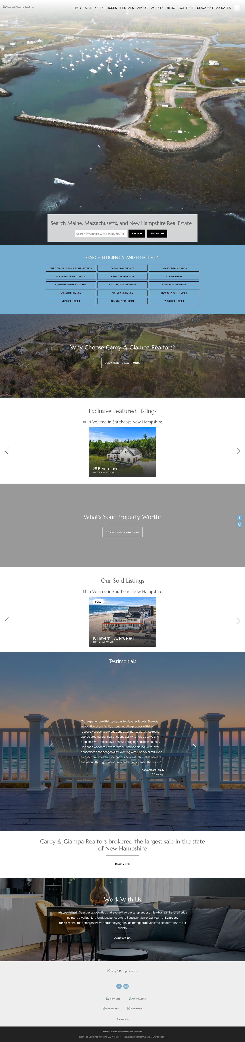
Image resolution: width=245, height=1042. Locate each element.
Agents (157, 8)
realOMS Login (145, 1036)
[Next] (238, 451)
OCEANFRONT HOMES (122, 268)
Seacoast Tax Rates (214, 8)
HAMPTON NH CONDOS (174, 268)
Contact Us (122, 938)
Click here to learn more (122, 362)
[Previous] (6, 451)
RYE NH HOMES (174, 276)
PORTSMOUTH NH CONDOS (71, 276)
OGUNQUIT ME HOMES (122, 301)
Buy (78, 8)
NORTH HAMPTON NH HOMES (71, 284)
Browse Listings (159, 1036)
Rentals (127, 8)
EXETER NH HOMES (70, 292)
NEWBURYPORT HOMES (174, 292)
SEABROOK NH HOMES (174, 284)
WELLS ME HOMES (174, 301)
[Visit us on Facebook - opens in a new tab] (239, 518)
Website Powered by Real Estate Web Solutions (122, 1031)
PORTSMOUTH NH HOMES (122, 284)
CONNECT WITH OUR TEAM (122, 532)
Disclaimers (133, 1036)
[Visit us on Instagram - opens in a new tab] (239, 524)
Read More (122, 863)
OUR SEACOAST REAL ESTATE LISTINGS (71, 268)
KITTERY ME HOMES (122, 292)
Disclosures (122, 1018)
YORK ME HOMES (71, 301)
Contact (186, 8)
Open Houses (106, 8)
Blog (171, 8)
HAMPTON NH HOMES (122, 276)
